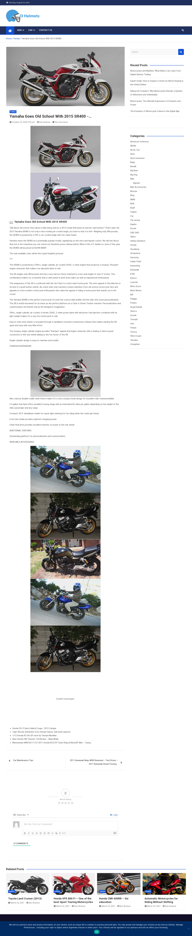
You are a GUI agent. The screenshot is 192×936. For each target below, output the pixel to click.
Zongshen (135, 344)
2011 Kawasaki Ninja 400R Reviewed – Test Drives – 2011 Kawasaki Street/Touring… (94, 762)
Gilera (132, 236)
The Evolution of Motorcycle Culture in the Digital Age (154, 111)
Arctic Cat (135, 150)
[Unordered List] (45, 833)
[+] (63, 833)
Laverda (134, 282)
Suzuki (133, 315)
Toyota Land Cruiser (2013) (25, 898)
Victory (133, 332)
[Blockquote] (48, 833)
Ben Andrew (44, 122)
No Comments (61, 122)
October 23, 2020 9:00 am (23, 122)
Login (115, 815)
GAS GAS (134, 232)
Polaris (133, 303)
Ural (132, 323)
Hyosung (134, 257)
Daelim (133, 224)
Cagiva (133, 212)
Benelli (133, 166)
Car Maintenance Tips (23, 760)
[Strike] (37, 833)
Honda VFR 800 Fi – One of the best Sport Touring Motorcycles (73, 900)
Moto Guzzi (135, 286)
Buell (132, 208)
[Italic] (29, 833)
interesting (135, 265)
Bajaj (132, 162)
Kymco (133, 278)
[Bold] (25, 833)
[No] (188, 928)
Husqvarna (135, 253)
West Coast (135, 336)
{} (60, 833)
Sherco (133, 311)
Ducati (133, 228)
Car (30, 30)
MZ (131, 294)
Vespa (133, 327)
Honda (13, 112)
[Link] (56, 833)
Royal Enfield (136, 307)
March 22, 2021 (17, 903)
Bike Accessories (138, 187)
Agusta (136, 183)
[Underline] (33, 833)
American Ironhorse (139, 141)
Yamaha (134, 340)
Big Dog (133, 174)
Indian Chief (135, 261)
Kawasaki (134, 269)
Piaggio (133, 299)
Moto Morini (135, 290)
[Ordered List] (41, 833)
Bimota (133, 191)
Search (181, 52)
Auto (132, 154)
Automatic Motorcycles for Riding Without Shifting (161, 900)
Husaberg (134, 249)
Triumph (134, 319)
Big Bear (134, 170)
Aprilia (133, 145)
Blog (132, 195)
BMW (132, 199)
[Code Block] (52, 833)
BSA (132, 203)
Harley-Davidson (137, 241)
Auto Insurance (137, 158)
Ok (96, 932)
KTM (132, 274)
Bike (19, 30)
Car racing (135, 220)
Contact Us (45, 30)
